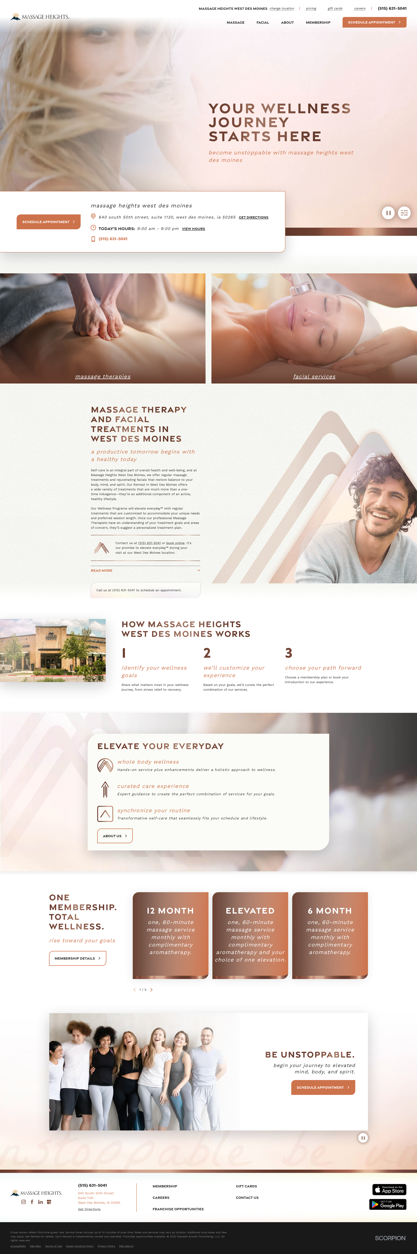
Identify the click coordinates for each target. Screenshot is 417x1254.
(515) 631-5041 (392, 8)
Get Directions (253, 217)
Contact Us (247, 1197)
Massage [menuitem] (235, 22)
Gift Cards (246, 1186)
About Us (112, 836)
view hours (193, 228)
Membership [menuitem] (318, 22)
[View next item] (151, 990)
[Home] (39, 17)
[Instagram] (23, 1203)
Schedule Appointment (371, 22)
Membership (165, 1186)
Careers (161, 1197)
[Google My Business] (49, 1203)
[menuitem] (18, 1246)
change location (281, 8)
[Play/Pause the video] (388, 214)
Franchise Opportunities (178, 1209)
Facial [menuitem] (263, 22)
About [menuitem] (287, 22)
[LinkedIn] (40, 1203)
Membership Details (75, 958)
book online (175, 543)
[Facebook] (32, 1203)
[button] (404, 214)
